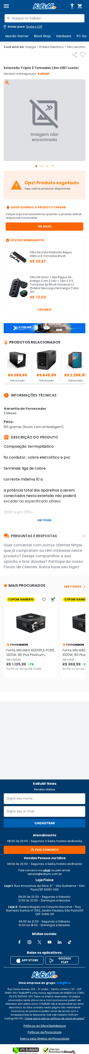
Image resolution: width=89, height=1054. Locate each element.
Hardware (63, 36)
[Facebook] (19, 942)
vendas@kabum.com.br (44, 874)
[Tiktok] (69, 942)
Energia (32, 47)
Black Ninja (42, 36)
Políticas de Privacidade (44, 1032)
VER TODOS (72, 587)
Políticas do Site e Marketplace (45, 1026)
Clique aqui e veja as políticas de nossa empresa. (54, 1018)
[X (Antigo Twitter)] (39, 942)
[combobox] (44, 18)
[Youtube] (49, 942)
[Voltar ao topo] (44, 974)
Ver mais (44, 310)
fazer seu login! (65, 567)
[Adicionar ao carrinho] (53, 599)
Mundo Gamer (17, 36)
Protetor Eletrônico (52, 47)
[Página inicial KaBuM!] (44, 6)
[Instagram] (29, 942)
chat (46, 870)
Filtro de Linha (77, 47)
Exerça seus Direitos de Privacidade (44, 1039)
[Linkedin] (59, 942)
